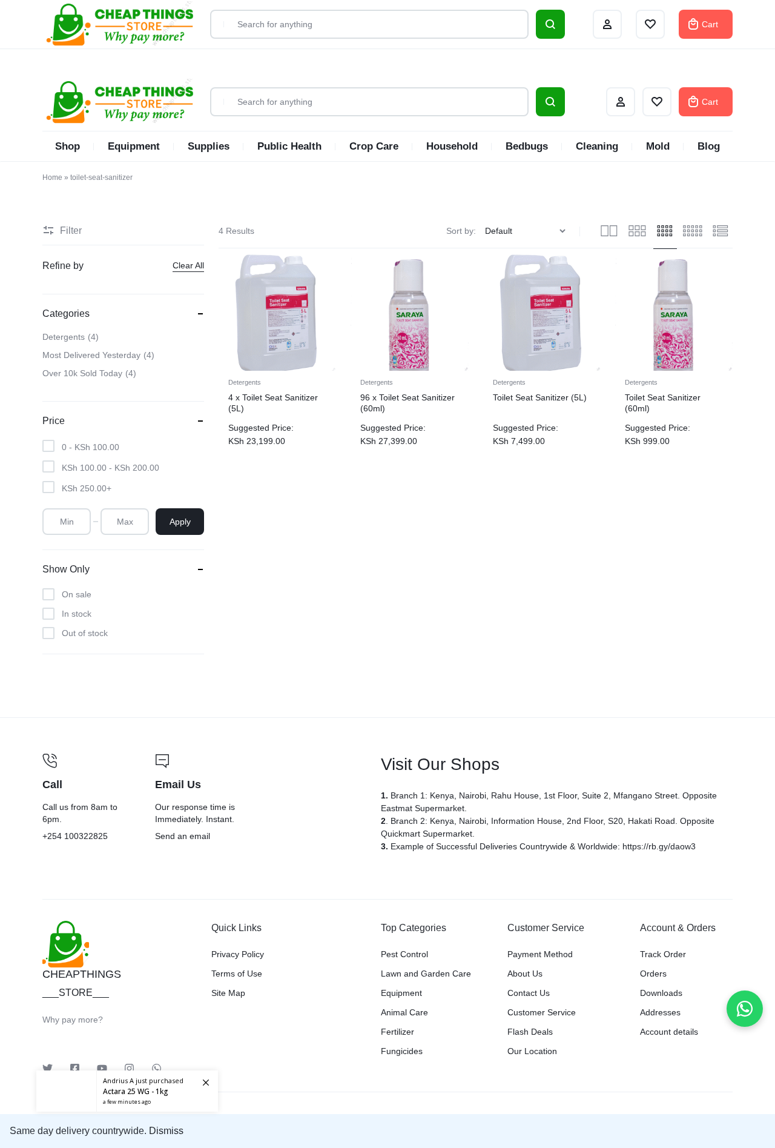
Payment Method (540, 954)
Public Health (289, 146)
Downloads (661, 993)
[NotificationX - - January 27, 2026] (127, 1091)
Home (52, 177)
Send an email (260, 798)
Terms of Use (236, 973)
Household (452, 146)
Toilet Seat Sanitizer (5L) (540, 397)
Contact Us (528, 993)
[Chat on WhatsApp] (745, 1008)
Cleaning (597, 146)
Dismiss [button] (166, 1131)
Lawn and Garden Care (426, 973)
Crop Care (373, 146)
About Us (524, 973)
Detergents (244, 382)
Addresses (660, 1012)
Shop (67, 146)
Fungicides (402, 1051)
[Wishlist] (656, 101)
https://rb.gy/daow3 (659, 846)
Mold (658, 146)
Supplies (208, 146)
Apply (180, 521)
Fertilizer (397, 1032)
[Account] (620, 101)
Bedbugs (527, 146)
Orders (653, 973)
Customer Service (541, 1012)
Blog (709, 146)
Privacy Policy (237, 954)
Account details (669, 1032)
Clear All (188, 265)
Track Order (663, 954)
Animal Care (404, 1012)
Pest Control (404, 954)
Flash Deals (530, 1032)
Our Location (532, 1051)
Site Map (228, 993)
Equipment (134, 146)
